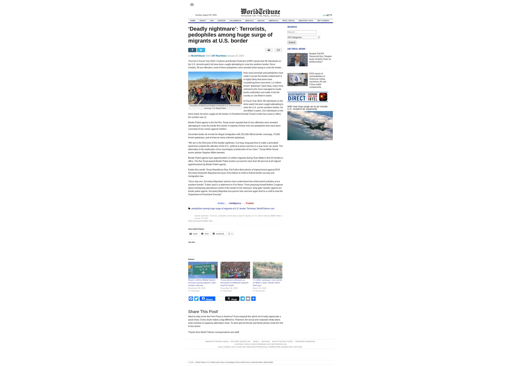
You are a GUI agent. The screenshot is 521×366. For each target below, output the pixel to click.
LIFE (212, 21)
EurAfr (221, 21)
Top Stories (323, 21)
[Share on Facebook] (192, 50)
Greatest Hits (306, 21)
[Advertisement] (310, 168)
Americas (274, 21)
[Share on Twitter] (201, 50)
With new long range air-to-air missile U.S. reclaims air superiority (307, 107)
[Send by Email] (278, 50)
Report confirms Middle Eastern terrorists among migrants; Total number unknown (201, 282)
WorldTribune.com (265, 208)
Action (221, 203)
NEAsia (261, 21)
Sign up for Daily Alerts (282, 341)
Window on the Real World (217, 341)
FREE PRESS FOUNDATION (305, 341)
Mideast (249, 21)
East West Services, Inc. (241, 341)
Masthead (266, 341)
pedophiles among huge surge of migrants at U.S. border (219, 208)
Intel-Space (288, 21)
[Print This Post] (269, 50)
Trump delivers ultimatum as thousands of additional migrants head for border (234, 282)
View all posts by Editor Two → (201, 221)
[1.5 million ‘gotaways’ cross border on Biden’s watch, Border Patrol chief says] (267, 270)
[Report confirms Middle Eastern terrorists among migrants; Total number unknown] (203, 270)
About (202, 21)
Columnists (235, 21)
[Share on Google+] (210, 50)
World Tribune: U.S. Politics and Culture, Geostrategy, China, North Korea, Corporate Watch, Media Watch (233, 362)
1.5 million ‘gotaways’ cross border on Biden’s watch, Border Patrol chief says (267, 282)
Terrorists (251, 208)
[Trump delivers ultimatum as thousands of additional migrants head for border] (235, 270)
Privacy (256, 341)
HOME (193, 21)
